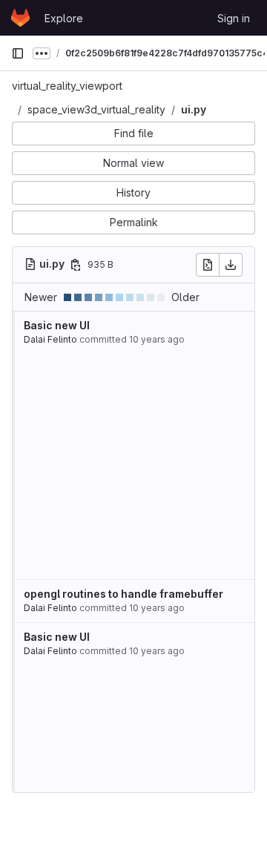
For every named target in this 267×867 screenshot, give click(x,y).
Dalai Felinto (50, 339)
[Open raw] (208, 265)
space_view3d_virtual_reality (96, 109)
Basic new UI (57, 325)
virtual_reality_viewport (67, 85)
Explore (63, 18)
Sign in (233, 18)
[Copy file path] (76, 265)
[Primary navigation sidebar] (18, 53)
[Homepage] (20, 18)
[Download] (231, 265)
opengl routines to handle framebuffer (123, 593)
